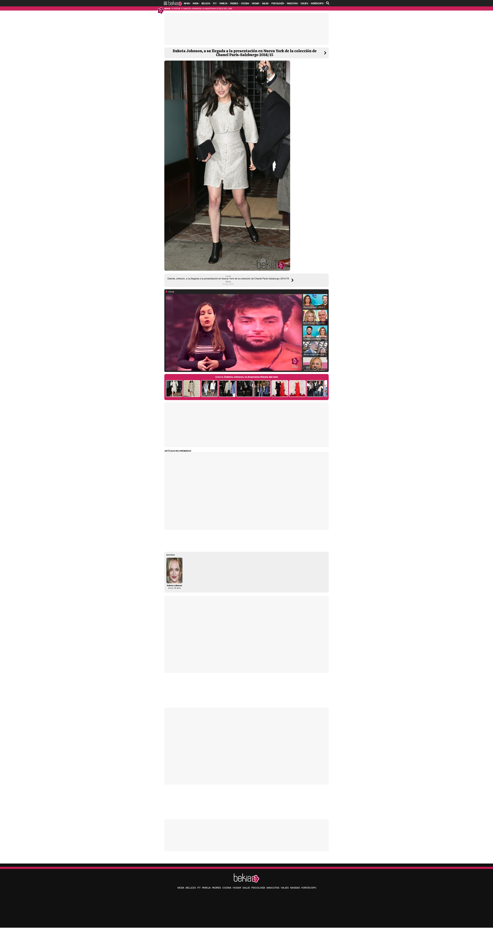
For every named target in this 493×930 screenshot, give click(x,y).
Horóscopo (308, 887)
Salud (246, 887)
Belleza (191, 887)
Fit (199, 887)
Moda (181, 887)
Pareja (206, 887)
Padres (216, 887)
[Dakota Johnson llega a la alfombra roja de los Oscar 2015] (297, 388)
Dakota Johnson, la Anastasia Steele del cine (207, 8)
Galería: (246, 377)
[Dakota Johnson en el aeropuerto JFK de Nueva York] (227, 388)
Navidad (295, 887)
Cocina (226, 887)
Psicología (258, 887)
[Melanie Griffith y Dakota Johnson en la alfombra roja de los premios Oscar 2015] (279, 388)
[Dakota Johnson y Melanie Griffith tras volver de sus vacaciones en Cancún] (209, 388)
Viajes (285, 887)
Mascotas (273, 887)
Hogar (237, 887)
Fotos (176, 8)
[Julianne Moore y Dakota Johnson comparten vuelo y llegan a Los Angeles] (315, 388)
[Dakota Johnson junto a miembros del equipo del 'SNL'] (262, 388)
